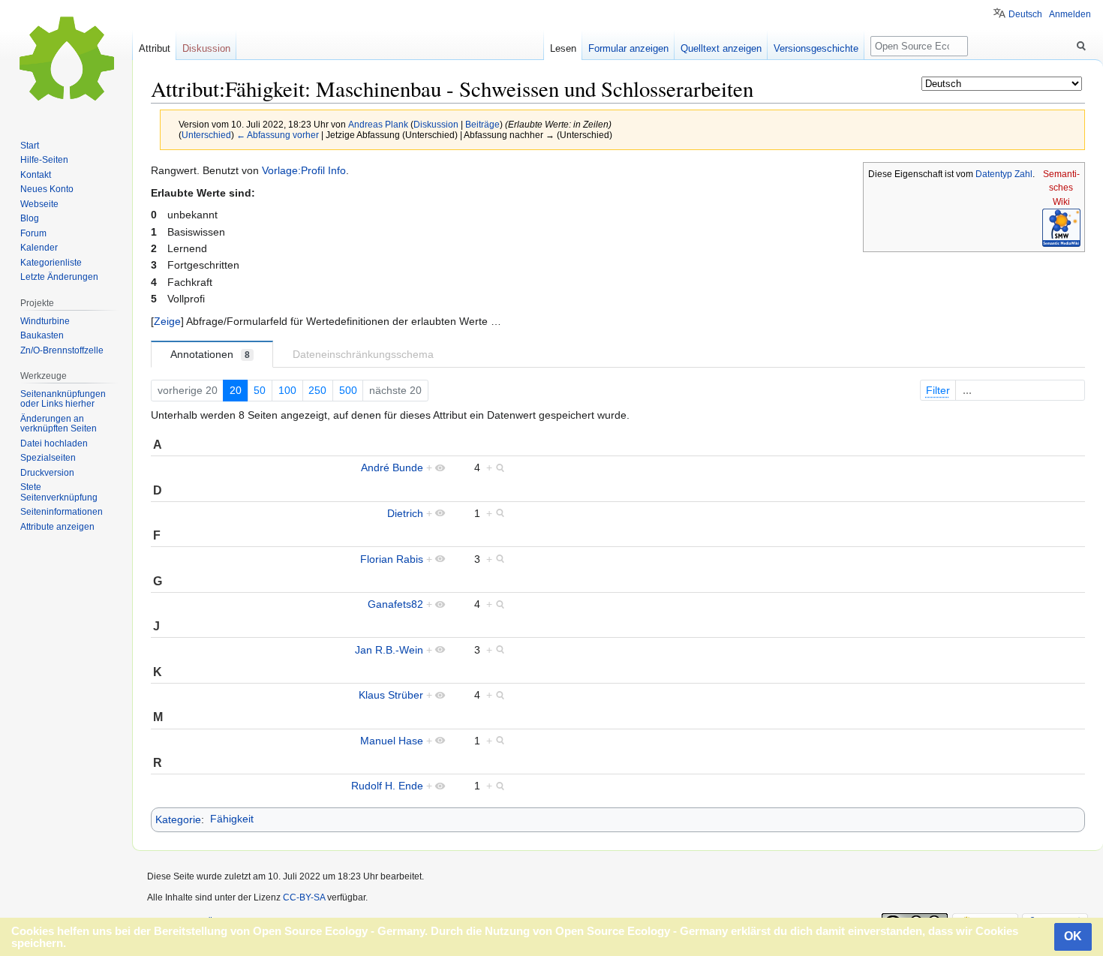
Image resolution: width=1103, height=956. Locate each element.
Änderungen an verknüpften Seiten (58, 423)
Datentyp (993, 174)
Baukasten (42, 335)
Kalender (39, 247)
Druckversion (47, 472)
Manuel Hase (391, 741)
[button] (167, 321)
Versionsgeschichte (816, 48)
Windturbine (45, 321)
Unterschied (206, 135)
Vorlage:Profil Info (304, 170)
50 (260, 390)
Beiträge (482, 124)
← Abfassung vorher (277, 135)
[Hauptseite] (66, 60)
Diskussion (435, 124)
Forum (33, 233)
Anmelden (1070, 14)
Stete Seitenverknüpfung (59, 492)
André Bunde (392, 467)
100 (287, 390)
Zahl (1023, 174)
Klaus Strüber (391, 695)
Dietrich (405, 513)
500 (348, 390)
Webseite (39, 204)
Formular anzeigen (628, 48)
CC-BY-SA (304, 897)
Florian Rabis (391, 559)
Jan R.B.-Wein (389, 650)
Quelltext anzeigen (721, 48)
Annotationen (210, 354)
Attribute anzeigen (57, 527)
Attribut (154, 48)
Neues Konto (47, 189)
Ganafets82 (395, 604)
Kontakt (35, 175)
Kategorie (178, 819)
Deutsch (1025, 14)
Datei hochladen (54, 443)
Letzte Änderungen (59, 277)
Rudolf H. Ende (387, 786)
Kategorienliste (51, 262)
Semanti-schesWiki (1061, 188)
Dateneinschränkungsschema (363, 354)
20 (236, 390)
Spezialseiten (48, 457)
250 (317, 390)
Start (29, 145)
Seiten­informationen (61, 512)
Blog (29, 218)
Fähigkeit (232, 819)
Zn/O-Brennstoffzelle (62, 350)
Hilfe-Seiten (44, 160)
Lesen (563, 48)
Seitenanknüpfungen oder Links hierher (63, 399)
